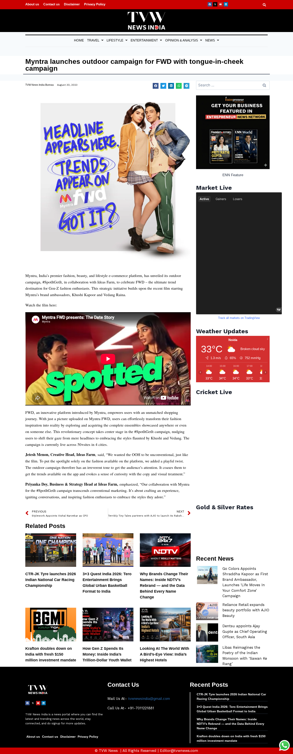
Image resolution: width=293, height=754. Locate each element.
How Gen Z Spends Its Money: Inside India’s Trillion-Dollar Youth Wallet (107, 654)
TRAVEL (93, 40)
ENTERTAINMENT (144, 40)
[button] (95, 40)
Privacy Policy (94, 4)
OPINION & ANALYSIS (181, 40)
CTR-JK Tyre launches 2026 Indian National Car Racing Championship (50, 580)
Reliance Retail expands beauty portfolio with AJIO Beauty (245, 610)
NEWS (210, 40)
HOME (79, 40)
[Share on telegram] (186, 86)
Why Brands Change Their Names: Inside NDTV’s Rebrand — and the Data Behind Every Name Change (164, 585)
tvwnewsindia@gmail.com (149, 699)
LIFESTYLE (115, 40)
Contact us (51, 4)
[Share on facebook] (156, 86)
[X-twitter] (215, 4)
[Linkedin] (226, 4)
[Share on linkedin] (171, 86)
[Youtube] (220, 4)
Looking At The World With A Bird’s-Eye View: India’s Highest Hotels (164, 654)
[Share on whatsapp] (179, 86)
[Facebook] (210, 4)
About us (32, 4)
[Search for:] (233, 85)
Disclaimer (72, 4)
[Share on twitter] (163, 86)
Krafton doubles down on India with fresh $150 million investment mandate (50, 654)
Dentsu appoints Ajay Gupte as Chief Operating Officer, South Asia (244, 631)
